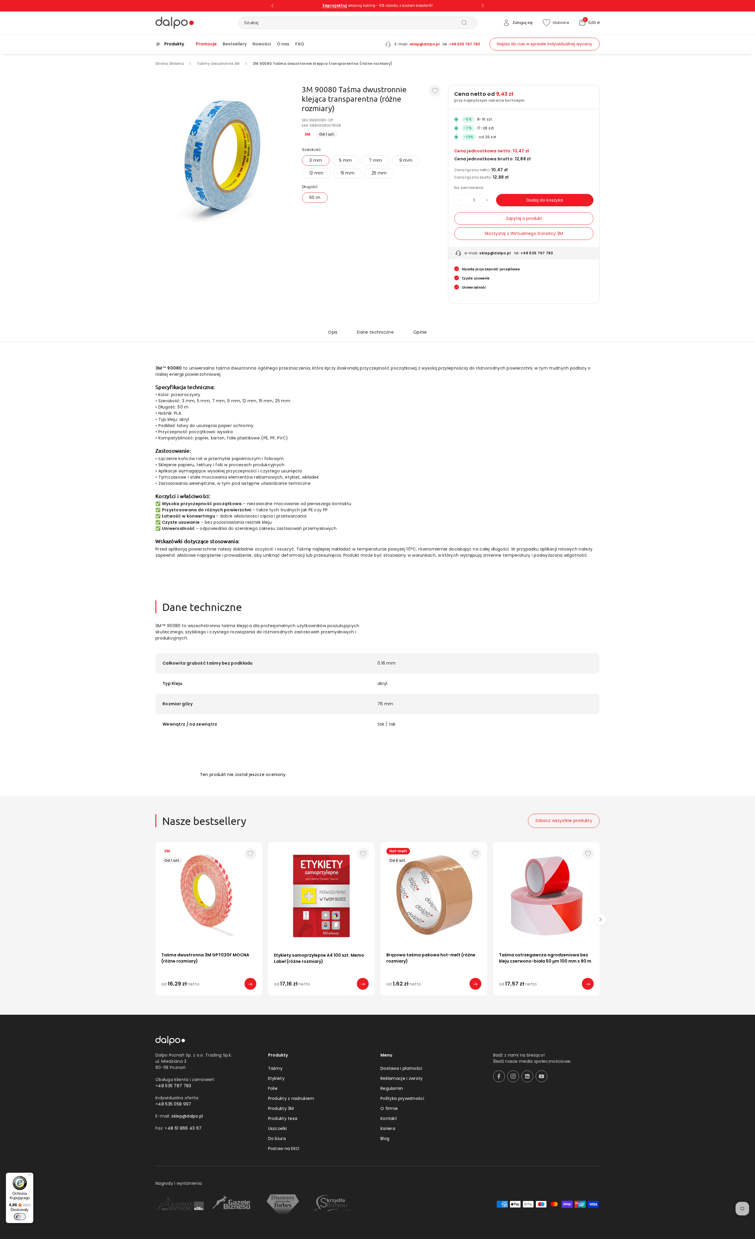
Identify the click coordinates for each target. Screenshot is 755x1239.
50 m (314, 197)
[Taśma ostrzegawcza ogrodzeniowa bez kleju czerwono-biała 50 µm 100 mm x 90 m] (546, 895)
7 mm (375, 160)
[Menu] (29, 1176)
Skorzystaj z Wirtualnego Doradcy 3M (524, 233)
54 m (416, 996)
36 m (396, 996)
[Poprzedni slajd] (272, 5)
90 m (519, 996)
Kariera (387, 1128)
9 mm (405, 160)
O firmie (389, 1108)
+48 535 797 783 (464, 44)
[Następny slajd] (483, 5)
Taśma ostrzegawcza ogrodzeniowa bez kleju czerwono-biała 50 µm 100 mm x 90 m (545, 958)
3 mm (315, 160)
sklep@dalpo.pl (424, 44)
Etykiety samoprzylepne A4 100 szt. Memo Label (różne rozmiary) (319, 958)
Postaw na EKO (284, 1148)
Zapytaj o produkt (524, 218)
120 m (476, 996)
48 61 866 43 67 (185, 1128)
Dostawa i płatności (401, 1068)
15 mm (348, 173)
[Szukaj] (464, 22)
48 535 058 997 (174, 1104)
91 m (456, 996)
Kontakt (388, 1118)
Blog (384, 1138)
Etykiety (276, 1078)
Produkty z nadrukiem (291, 1098)
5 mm (345, 160)
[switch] (20, 1216)
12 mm (316, 173)
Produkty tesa (283, 1118)
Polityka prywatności (402, 1098)
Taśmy (275, 1068)
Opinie (420, 332)
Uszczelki (277, 1128)
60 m (436, 996)
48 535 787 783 (174, 1086)
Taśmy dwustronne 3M (218, 63)
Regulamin (391, 1088)
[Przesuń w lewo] (154, 919)
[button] (589, 22)
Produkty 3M (281, 1108)
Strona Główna (169, 63)
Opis (332, 332)
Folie (273, 1088)
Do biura (277, 1138)
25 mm (379, 173)
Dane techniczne (375, 332)
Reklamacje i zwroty (401, 1078)
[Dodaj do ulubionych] (435, 91)
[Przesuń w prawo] (600, 919)
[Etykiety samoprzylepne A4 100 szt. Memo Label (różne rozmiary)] (321, 895)
